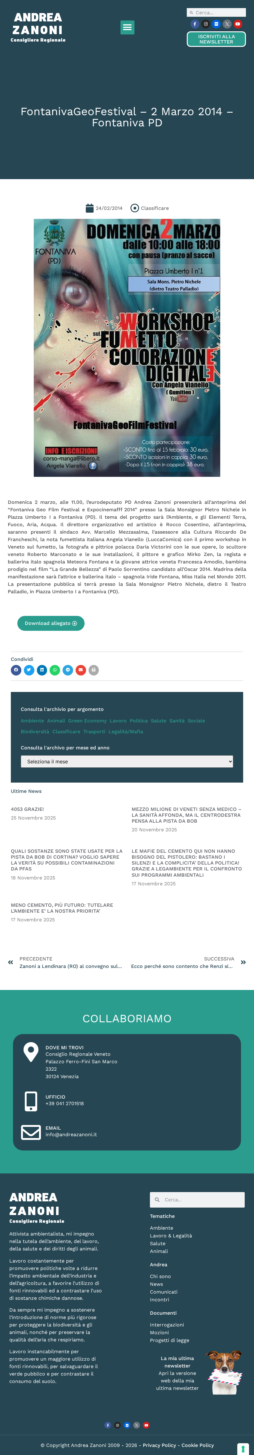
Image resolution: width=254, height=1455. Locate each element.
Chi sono (160, 1276)
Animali (56, 721)
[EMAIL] (31, 1132)
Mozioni (159, 1332)
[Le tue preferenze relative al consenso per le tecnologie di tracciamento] (243, 1449)
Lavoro (118, 721)
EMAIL (53, 1128)
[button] (127, 27)
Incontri (159, 1300)
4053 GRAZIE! (27, 809)
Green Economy (87, 721)
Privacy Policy (160, 1445)
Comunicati (163, 1292)
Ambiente (32, 721)
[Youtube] (238, 24)
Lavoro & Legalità (171, 1236)
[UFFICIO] (31, 1101)
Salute (158, 721)
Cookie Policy (198, 1445)
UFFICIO (55, 1097)
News (156, 1284)
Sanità (177, 721)
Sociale (196, 721)
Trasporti (94, 731)
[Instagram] (205, 24)
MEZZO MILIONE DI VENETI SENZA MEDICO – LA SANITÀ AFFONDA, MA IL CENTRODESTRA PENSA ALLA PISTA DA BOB (187, 815)
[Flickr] (216, 24)
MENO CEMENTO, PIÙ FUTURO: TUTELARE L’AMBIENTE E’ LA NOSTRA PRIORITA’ (62, 908)
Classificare (66, 731)
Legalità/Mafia (125, 731)
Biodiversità (35, 731)
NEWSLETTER (216, 39)
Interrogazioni (167, 1325)
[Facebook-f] (194, 24)
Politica (139, 721)
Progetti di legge (169, 1340)
